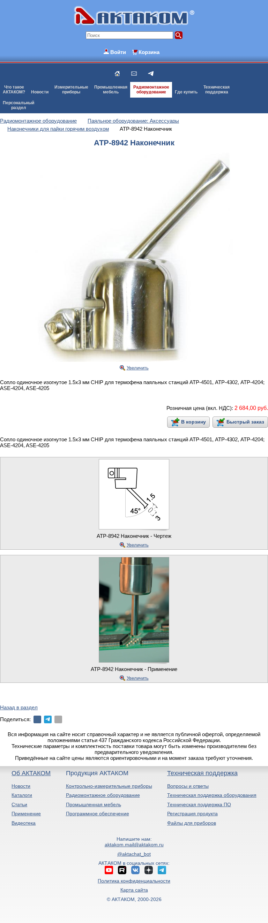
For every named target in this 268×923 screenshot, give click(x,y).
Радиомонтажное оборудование (103, 795)
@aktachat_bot (134, 854)
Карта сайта (134, 890)
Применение (26, 813)
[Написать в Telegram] (150, 73)
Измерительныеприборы (71, 89)
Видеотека (24, 823)
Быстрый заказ (245, 422)
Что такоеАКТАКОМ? (14, 89)
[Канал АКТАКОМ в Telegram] (162, 870)
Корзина (149, 52)
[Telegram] (48, 719)
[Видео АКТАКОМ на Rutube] (122, 870)
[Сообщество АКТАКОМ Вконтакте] (135, 870)
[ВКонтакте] (37, 719)
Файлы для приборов (191, 823)
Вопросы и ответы (188, 786)
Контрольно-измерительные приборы (109, 786)
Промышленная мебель (93, 804)
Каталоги (22, 795)
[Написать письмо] (134, 73)
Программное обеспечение (97, 813)
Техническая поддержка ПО (199, 804)
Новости (40, 92)
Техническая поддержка (202, 773)
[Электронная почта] (58, 719)
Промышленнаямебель (110, 89)
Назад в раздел (19, 707)
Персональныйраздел (18, 105)
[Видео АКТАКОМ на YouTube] (109, 870)
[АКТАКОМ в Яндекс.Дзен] (148, 870)
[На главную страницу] (117, 73)
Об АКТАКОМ (31, 773)
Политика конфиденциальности (134, 881)
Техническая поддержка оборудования (211, 795)
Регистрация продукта (192, 813)
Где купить (186, 92)
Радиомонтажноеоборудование (151, 89)
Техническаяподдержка (216, 89)
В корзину (193, 422)
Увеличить (138, 368)
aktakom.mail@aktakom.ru (134, 844)
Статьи (19, 804)
